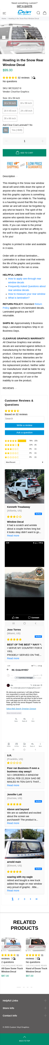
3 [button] (24, 899)
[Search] (38, 13)
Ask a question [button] (24, 432)
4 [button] (31, 987)
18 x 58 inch (26, 103)
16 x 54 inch (10, 103)
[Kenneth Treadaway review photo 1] (24, 486)
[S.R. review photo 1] (24, 708)
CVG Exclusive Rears (11, 966)
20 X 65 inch (10, 111)
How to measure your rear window (26, 294)
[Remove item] (46, 4)
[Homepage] (24, 13)
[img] (24, 517)
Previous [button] (2, 943)
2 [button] (18, 899)
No (5, 130)
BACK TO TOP (24, 1041)
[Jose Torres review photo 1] (24, 583)
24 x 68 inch (26, 111)
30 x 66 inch (10, 118)
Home (4, 19)
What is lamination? (19, 297)
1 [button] (19, 987)
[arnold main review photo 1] (24, 844)
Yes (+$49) (17, 130)
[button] (10, 77)
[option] (24, 37)
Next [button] (46, 943)
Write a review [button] (24, 425)
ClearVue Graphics (20, 92)
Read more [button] (13, 535)
